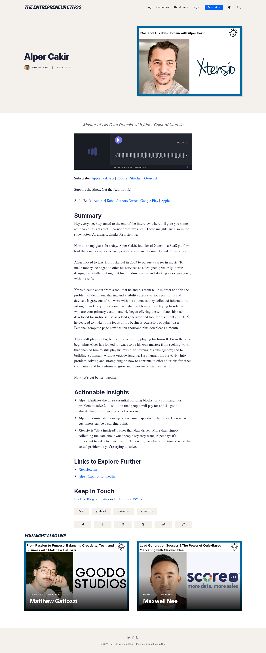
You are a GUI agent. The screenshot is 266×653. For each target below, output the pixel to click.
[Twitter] (128, 637)
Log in (196, 7)
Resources (162, 7)
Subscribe (214, 7)
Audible (99, 200)
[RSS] (137, 637)
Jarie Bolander (40, 67)
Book (78, 499)
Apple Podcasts (103, 178)
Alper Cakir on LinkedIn (97, 476)
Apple (165, 200)
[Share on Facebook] (102, 524)
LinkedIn (121, 499)
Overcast (150, 178)
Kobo (111, 200)
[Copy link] (183, 524)
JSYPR (137, 499)
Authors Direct (127, 200)
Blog (148, 7)
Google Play (149, 200)
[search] (239, 7)
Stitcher (135, 178)
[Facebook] (133, 637)
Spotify (122, 178)
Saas (82, 511)
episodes (124, 511)
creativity (147, 511)
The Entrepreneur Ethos (52, 7)
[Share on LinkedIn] (123, 524)
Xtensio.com (88, 469)
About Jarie (181, 7)
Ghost (155, 644)
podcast (101, 511)
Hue (163, 644)
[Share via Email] (163, 524)
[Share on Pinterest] (143, 524)
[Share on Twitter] (82, 524)
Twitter (104, 499)
